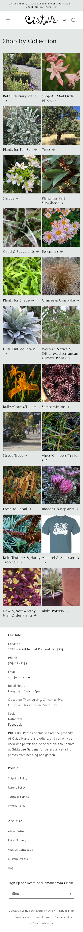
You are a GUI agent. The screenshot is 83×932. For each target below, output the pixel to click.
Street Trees (13, 455)
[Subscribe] (69, 894)
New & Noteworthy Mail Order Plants (19, 613)
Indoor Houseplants (58, 509)
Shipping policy (63, 917)
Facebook (15, 724)
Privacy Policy (16, 806)
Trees (46, 149)
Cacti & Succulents (19, 251)
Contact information (43, 923)
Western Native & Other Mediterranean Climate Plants (60, 353)
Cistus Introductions (20, 349)
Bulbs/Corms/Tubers (19, 406)
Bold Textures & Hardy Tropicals (22, 559)
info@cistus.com (19, 677)
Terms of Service (18, 797)
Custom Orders (18, 859)
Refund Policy (17, 788)
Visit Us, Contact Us (20, 850)
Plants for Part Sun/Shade (53, 200)
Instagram (15, 719)
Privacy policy (22, 917)
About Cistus (16, 831)
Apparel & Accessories (60, 557)
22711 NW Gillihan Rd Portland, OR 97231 (36, 649)
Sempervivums (53, 406)
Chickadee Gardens (25, 749)
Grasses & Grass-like (58, 300)
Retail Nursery (17, 840)
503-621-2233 (17, 663)
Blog (10, 868)
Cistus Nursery (26, 911)
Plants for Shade (16, 300)
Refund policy (66, 911)
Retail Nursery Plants (20, 96)
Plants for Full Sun (18, 149)
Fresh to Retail (15, 509)
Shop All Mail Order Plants (58, 98)
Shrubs (8, 198)
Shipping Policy (17, 778)
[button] (8, 19)
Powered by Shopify (45, 911)
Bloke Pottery (53, 611)
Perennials (50, 251)
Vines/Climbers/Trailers (60, 457)
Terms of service (42, 917)
